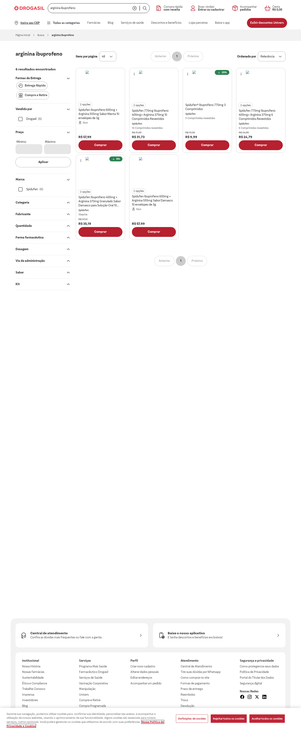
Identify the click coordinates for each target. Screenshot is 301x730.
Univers (84, 694)
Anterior (160, 56)
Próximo (193, 56)
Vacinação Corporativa (93, 683)
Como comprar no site (195, 677)
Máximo (50, 141)
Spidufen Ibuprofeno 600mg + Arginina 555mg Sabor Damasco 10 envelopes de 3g (152, 200)
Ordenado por (246, 56)
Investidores (30, 700)
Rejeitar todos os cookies (228, 718)
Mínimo (21, 141)
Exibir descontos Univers (267, 22)
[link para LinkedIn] (264, 697)
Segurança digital (251, 683)
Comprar (100, 145)
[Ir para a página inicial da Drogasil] (29, 8)
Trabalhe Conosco (33, 689)
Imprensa (28, 694)
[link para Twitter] (257, 697)
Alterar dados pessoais (144, 672)
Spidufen (137, 123)
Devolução (187, 706)
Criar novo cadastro (142, 666)
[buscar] (145, 8)
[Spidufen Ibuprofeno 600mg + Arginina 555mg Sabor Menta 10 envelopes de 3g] (100, 85)
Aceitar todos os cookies (267, 718)
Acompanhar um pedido (145, 683)
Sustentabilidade (33, 677)
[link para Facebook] (242, 697)
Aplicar (43, 162)
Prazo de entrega (192, 689)
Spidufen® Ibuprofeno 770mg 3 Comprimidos (205, 107)
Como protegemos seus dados (259, 666)
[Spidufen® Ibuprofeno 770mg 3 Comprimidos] (207, 85)
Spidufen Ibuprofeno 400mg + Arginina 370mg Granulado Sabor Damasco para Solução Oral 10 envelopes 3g (99, 201)
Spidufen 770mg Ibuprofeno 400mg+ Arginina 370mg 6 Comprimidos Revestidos (257, 114)
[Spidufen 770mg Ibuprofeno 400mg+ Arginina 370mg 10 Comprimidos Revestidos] (154, 85)
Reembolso (188, 694)
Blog (25, 706)
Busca (40, 35)
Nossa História (31, 666)
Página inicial (23, 35)
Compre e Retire (90, 700)
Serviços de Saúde (90, 677)
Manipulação (87, 689)
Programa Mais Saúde (93, 666)
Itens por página (86, 56)
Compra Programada (92, 706)
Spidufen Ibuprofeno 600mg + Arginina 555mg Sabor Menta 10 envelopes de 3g (98, 114)
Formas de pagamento (195, 683)
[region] (150, 719)
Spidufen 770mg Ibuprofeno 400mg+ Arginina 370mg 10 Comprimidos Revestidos (150, 114)
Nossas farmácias (33, 672)
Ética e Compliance (34, 683)
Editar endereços (141, 677)
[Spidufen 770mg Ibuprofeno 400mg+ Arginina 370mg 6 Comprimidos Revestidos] (261, 85)
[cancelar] (134, 8)
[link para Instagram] (249, 697)
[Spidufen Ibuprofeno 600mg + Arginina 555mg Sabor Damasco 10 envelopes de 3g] (154, 172)
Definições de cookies (192, 718)
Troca (184, 700)
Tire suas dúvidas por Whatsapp (201, 672)
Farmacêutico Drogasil (93, 672)
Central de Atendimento (196, 666)
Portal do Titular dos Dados (257, 677)
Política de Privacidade (254, 672)
